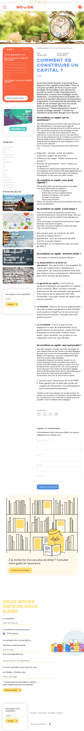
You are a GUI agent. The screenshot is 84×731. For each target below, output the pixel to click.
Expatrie (6, 169)
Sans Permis (7, 161)
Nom (39, 455)
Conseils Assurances (42, 48)
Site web (40, 476)
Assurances (42, 713)
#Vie (39, 76)
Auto (4, 159)
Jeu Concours (8, 187)
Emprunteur (7, 179)
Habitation (6, 177)
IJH (4, 167)
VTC (4, 172)
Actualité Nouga (8, 182)
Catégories (8, 142)
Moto (4, 151)
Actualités (52, 713)
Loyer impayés (8, 154)
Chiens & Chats (8, 156)
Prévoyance (7, 149)
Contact (60, 713)
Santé (5, 174)
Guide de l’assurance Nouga (20, 570)
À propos (33, 713)
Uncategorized (8, 146)
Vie (4, 164)
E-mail (40, 465)
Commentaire (43, 440)
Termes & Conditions (38, 724)
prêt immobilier (8, 184)
